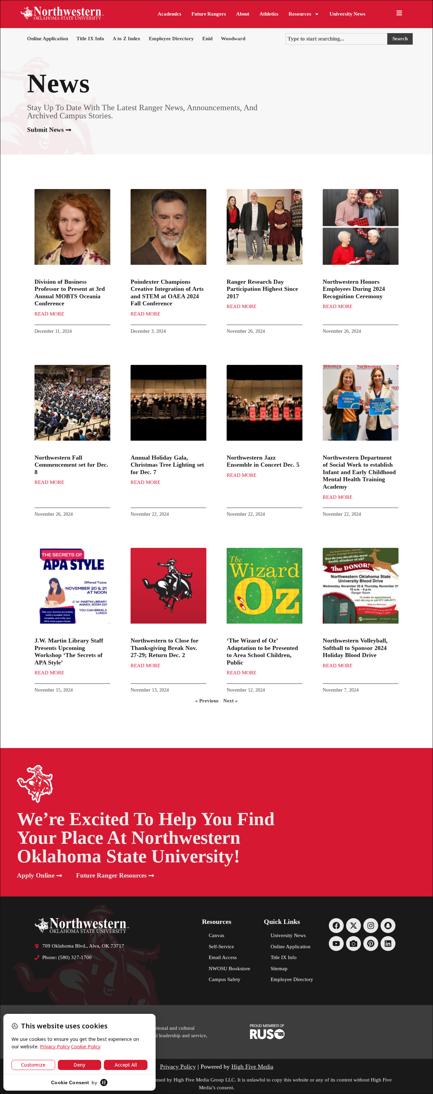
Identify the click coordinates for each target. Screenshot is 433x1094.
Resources (300, 14)
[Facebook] (336, 925)
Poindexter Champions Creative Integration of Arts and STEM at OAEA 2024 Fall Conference (167, 292)
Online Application (47, 38)
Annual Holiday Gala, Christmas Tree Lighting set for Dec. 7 (167, 464)
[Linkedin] (388, 943)
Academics (169, 14)
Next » (230, 700)
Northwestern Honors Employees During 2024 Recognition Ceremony (354, 289)
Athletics (268, 14)
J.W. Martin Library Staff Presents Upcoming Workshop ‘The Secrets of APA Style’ (69, 651)
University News (347, 14)
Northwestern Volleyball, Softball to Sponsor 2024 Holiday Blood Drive (355, 647)
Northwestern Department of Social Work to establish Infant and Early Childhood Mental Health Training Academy (359, 472)
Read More (49, 314)
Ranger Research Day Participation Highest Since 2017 (262, 289)
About (243, 14)
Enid (207, 38)
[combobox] (336, 39)
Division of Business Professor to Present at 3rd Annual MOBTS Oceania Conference (70, 292)
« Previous (207, 700)
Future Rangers (208, 14)
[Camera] (353, 943)
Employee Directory (171, 38)
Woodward (233, 38)
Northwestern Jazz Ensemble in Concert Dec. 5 (263, 461)
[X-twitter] (353, 925)
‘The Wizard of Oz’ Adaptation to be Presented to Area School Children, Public (262, 651)
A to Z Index (126, 38)
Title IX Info (90, 38)
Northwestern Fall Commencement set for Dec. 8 (71, 464)
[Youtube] (336, 943)
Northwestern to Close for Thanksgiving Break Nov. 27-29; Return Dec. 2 (165, 647)
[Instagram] (370, 925)
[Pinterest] (370, 943)
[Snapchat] (388, 925)
